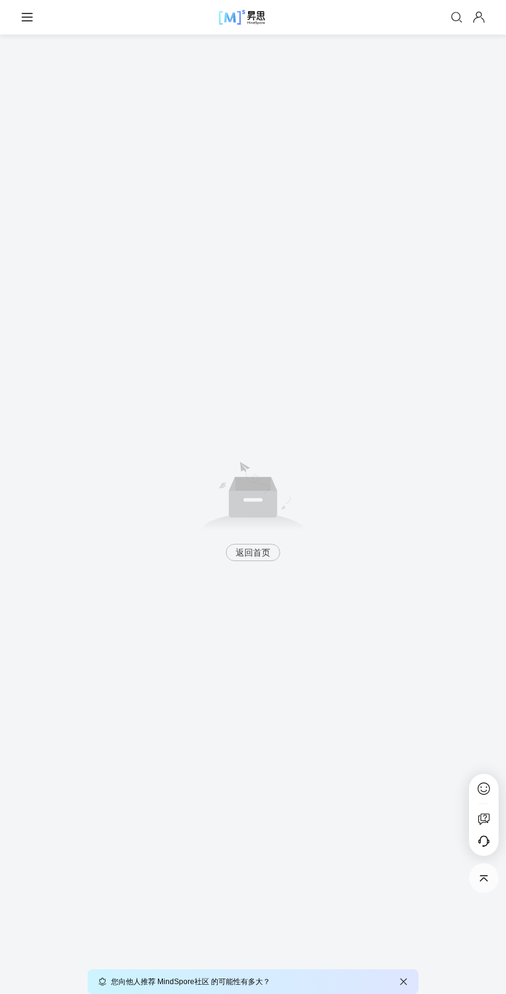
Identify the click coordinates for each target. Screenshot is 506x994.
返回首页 (253, 552)
